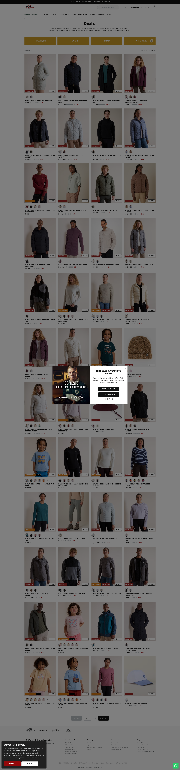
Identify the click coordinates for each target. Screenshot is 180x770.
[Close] (43, 745)
